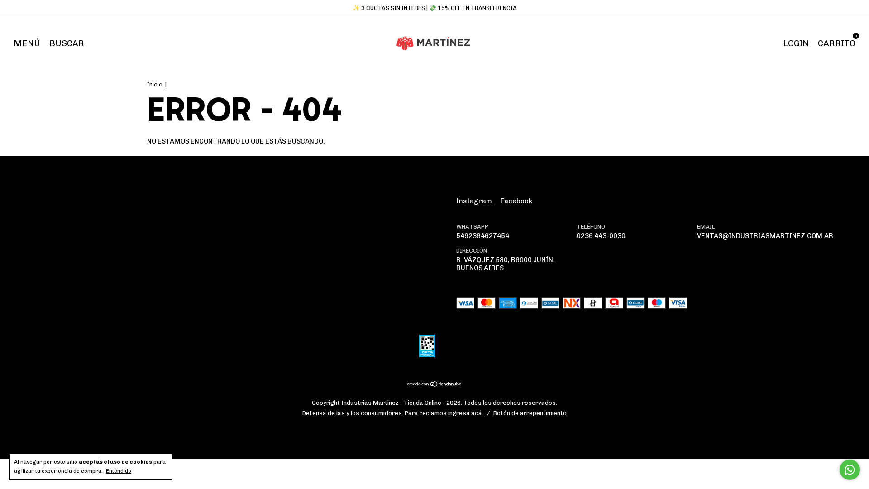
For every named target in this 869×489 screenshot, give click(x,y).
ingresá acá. (465, 413)
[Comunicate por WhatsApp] (850, 470)
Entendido (118, 471)
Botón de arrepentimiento (530, 413)
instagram (474, 201)
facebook (516, 201)
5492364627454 (482, 236)
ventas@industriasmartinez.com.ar (765, 236)
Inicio (154, 84)
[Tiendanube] (434, 385)
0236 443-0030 (601, 236)
